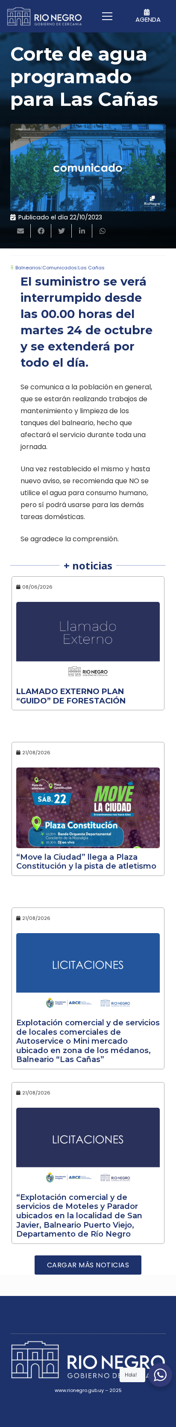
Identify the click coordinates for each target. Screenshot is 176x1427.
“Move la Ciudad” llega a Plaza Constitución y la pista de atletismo (86, 861)
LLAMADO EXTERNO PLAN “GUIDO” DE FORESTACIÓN (71, 696)
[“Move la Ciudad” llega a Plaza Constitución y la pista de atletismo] (88, 807)
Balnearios (28, 267)
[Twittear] (61, 231)
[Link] (44, 16)
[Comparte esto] (41, 231)
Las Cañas (91, 267)
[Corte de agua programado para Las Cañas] (88, 167)
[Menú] (107, 16)
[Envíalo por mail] (20, 231)
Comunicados (59, 267)
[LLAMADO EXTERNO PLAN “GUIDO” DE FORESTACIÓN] (88, 642)
